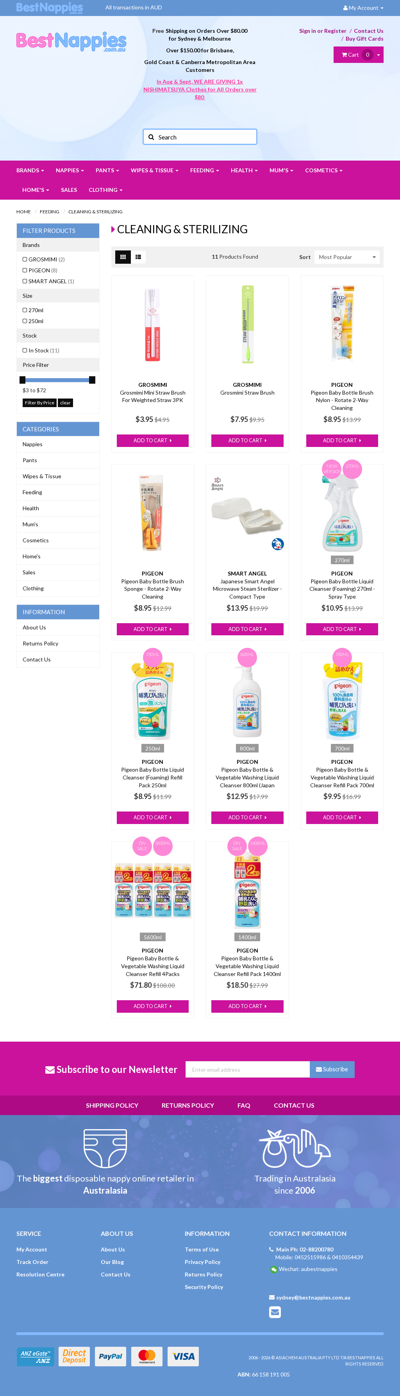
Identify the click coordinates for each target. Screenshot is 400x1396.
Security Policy (204, 1286)
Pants (105, 170)
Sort (304, 257)
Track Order (32, 1261)
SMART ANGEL (51, 281)
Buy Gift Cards (365, 38)
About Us (34, 627)
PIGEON (43, 270)
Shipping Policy (112, 1105)
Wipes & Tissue (153, 170)
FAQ (244, 1105)
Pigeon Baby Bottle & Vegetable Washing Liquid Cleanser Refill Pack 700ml (342, 777)
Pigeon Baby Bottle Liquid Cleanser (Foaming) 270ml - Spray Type (342, 589)
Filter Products (49, 230)
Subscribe (335, 1068)
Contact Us (369, 30)
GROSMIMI (47, 259)
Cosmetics (322, 170)
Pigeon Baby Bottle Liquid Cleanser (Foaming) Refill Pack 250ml (152, 777)
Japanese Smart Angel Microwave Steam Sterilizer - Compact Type (247, 589)
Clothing (104, 189)
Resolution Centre (40, 1274)
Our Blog (112, 1261)
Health (242, 170)
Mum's (279, 170)
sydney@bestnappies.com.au (313, 1297)
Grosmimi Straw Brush (247, 392)
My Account (31, 1249)
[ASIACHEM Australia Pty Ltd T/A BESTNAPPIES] (71, 33)
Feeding (202, 170)
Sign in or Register (322, 30)
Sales (69, 189)
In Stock (44, 350)
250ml (36, 321)
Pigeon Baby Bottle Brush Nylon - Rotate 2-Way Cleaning (342, 400)
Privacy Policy (202, 1261)
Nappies (68, 170)
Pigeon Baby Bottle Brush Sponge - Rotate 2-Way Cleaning (152, 589)
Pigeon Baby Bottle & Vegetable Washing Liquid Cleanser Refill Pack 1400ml (247, 966)
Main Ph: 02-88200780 (304, 1249)
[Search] (151, 137)
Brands (28, 170)
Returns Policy (40, 643)
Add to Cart (151, 440)
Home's (33, 189)
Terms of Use (202, 1249)
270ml (36, 310)
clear (65, 403)
